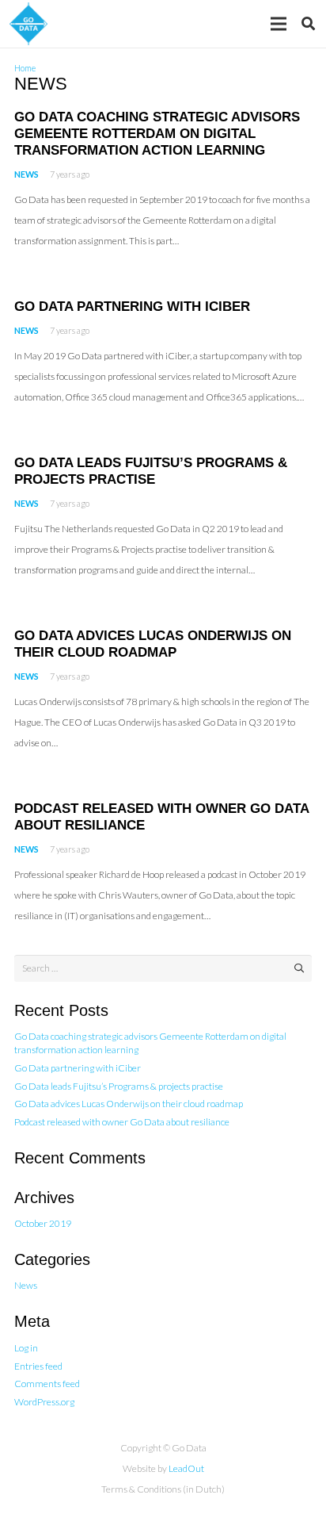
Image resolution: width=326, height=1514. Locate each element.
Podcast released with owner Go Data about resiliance (121, 1122)
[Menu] (278, 24)
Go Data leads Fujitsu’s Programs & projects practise (118, 1086)
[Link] (28, 24)
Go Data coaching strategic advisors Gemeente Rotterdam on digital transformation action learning (157, 133)
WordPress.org (44, 1402)
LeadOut (186, 1468)
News (26, 174)
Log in (26, 1348)
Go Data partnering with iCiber (132, 306)
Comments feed (47, 1383)
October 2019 (42, 1223)
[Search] (308, 24)
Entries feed (38, 1366)
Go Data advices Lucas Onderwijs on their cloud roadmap (128, 1104)
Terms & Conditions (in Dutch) (163, 1489)
